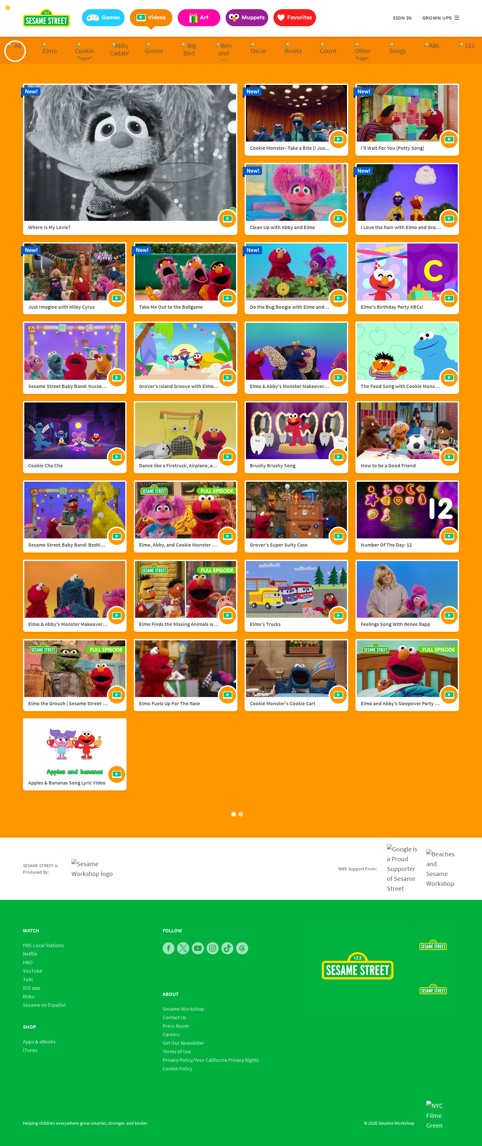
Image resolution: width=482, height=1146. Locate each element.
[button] (103, 17)
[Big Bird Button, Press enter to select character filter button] (188, 51)
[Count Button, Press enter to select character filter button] (327, 51)
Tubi (28, 979)
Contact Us (174, 1017)
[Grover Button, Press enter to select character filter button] (154, 51)
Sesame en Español (44, 1004)
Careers (171, 1034)
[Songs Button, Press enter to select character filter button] (397, 51)
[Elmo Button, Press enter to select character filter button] (49, 51)
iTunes (30, 1050)
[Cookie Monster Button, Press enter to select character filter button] (84, 51)
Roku (28, 996)
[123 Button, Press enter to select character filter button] (466, 51)
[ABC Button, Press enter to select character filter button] (432, 51)
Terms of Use (177, 1051)
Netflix (30, 953)
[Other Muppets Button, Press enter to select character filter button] (362, 51)
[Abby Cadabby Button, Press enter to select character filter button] (119, 51)
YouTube (32, 970)
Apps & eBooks (39, 1041)
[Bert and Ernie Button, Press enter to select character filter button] (223, 51)
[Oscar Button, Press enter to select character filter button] (258, 51)
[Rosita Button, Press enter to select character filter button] (293, 51)
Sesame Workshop (183, 1008)
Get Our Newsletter (183, 1042)
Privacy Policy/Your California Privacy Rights (211, 1060)
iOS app (31, 987)
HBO (28, 962)
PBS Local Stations (43, 945)
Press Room (176, 1025)
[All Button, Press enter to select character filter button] (15, 51)
